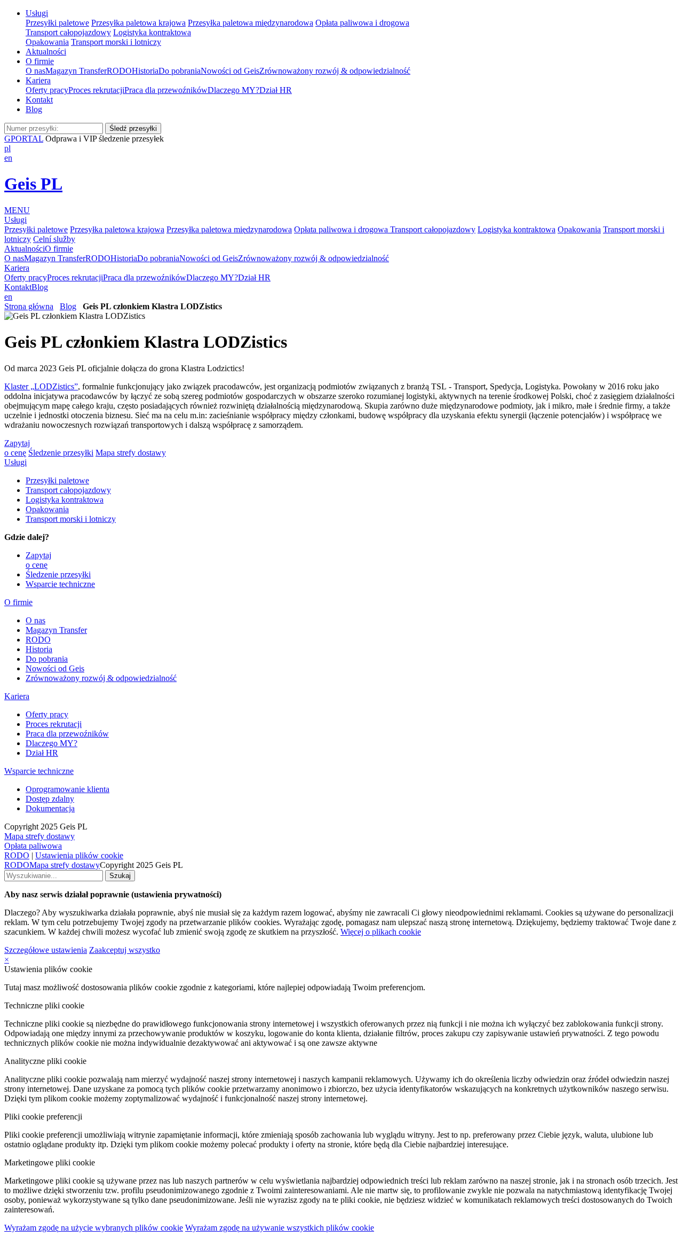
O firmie (40, 61)
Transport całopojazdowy (68, 32)
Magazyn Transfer (76, 70)
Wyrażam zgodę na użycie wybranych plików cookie (93, 1227)
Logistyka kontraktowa (152, 32)
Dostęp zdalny (50, 798)
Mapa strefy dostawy (131, 452)
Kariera (38, 80)
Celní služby (54, 239)
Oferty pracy (47, 90)
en (8, 157)
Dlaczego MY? (233, 90)
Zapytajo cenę (17, 448)
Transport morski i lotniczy (116, 41)
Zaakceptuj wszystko (124, 949)
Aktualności (46, 51)
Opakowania (47, 41)
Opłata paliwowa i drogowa (362, 22)
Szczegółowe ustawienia (45, 949)
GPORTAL (23, 138)
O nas (35, 70)
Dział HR (275, 90)
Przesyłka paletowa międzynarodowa (250, 22)
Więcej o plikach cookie (380, 931)
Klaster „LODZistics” (41, 386)
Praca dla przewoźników (166, 90)
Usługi (37, 13)
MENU (17, 210)
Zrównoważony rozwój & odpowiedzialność (334, 70)
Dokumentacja (50, 808)
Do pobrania (179, 70)
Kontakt (39, 99)
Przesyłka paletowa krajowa (138, 22)
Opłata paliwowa (33, 845)
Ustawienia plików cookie (79, 855)
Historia (145, 70)
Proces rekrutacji (96, 90)
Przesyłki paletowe (57, 22)
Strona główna (28, 306)
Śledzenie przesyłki (60, 452)
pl (7, 148)
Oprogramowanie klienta (67, 789)
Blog (34, 109)
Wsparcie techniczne (60, 584)
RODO (119, 70)
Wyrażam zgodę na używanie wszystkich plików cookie (279, 1227)
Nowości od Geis (230, 70)
